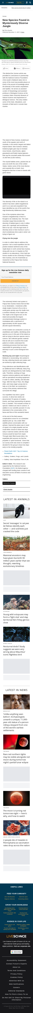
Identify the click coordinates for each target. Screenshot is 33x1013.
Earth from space (23, 896)
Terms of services (20, 285)
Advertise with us (16, 981)
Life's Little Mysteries (9, 896)
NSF (12, 468)
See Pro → (20, 2)
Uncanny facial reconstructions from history (23, 914)
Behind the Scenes (9, 483)
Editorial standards (16, 991)
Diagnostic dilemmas (10, 899)
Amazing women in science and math (23, 908)
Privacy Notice (22, 287)
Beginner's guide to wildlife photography (23, 925)
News (22, 32)
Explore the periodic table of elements (9, 913)
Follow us (18, 68)
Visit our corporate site (22, 946)
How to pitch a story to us (16, 994)
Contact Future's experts (16, 964)
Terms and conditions (16, 970)
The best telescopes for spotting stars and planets (9, 928)
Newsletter (27, 68)
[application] (16, 186)
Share (6, 68)
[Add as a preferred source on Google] (16, 952)
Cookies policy (16, 977)
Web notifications (16, 984)
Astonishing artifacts (23, 899)
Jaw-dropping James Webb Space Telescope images (9, 909)
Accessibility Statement (16, 960)
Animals (5, 16)
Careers (16, 987)
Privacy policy (16, 974)
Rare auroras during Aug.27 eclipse (21, 7)
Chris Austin (8, 30)
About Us (16, 967)
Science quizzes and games (10, 925)
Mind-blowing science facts (23, 928)
